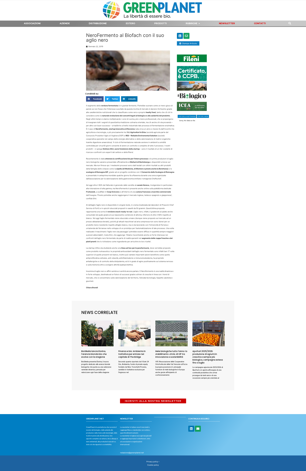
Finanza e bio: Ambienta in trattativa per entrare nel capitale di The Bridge (132, 354)
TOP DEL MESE (202, 116)
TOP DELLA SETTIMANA (187, 116)
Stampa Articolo (189, 43)
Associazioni (32, 23)
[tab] (187, 116)
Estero (130, 23)
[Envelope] (186, 36)
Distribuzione (98, 23)
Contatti (260, 23)
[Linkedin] (180, 36)
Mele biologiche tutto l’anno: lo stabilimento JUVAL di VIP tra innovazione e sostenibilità (171, 354)
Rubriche (191, 23)
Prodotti (160, 23)
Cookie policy (153, 465)
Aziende (65, 23)
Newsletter (227, 23)
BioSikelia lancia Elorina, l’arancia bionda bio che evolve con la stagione (94, 354)
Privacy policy (152, 461)
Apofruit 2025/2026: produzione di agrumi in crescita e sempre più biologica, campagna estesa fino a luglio (207, 357)
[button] (95, 99)
